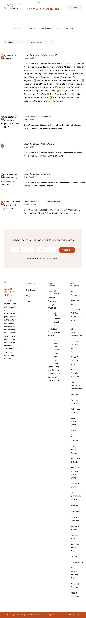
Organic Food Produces (75, 508)
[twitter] (8, 365)
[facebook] (5, 365)
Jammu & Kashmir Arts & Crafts (75, 473)
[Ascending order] (27, 42)
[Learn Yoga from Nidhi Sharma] (10, 144)
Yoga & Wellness (75, 594)
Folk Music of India (75, 410)
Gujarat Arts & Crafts (74, 421)
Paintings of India (75, 528)
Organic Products (75, 519)
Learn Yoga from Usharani (37, 174)
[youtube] (5, 368)
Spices (74, 557)
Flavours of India (74, 401)
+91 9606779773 (15, 7)
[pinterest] (15, 365)
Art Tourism (74, 293)
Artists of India (75, 302)
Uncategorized (76, 562)
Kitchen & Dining (75, 485)
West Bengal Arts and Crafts (74, 573)
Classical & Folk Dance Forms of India (76, 315)
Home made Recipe (74, 449)
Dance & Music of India (74, 360)
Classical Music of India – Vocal (75, 346)
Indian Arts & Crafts (75, 460)
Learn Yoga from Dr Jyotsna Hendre (42, 201)
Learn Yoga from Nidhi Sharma (39, 144)
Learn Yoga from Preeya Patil (38, 116)
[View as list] (56, 42)
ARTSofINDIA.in (74, 615)
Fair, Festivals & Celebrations (76, 385)
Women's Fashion (75, 585)
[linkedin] (8, 368)
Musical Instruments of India (76, 495)
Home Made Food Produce (74, 435)
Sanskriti (43, 615)
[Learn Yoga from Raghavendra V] (10, 55)
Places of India (75, 537)
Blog (28, 295)
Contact (29, 301)
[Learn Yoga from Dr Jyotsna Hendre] (10, 202)
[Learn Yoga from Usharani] (10, 174)
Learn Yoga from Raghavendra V (40, 55)
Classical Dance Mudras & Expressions (76, 330)
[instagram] (11, 365)
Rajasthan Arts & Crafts (75, 547)
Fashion (74, 394)
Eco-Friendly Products (75, 372)
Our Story (30, 290)
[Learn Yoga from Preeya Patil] (10, 117)
